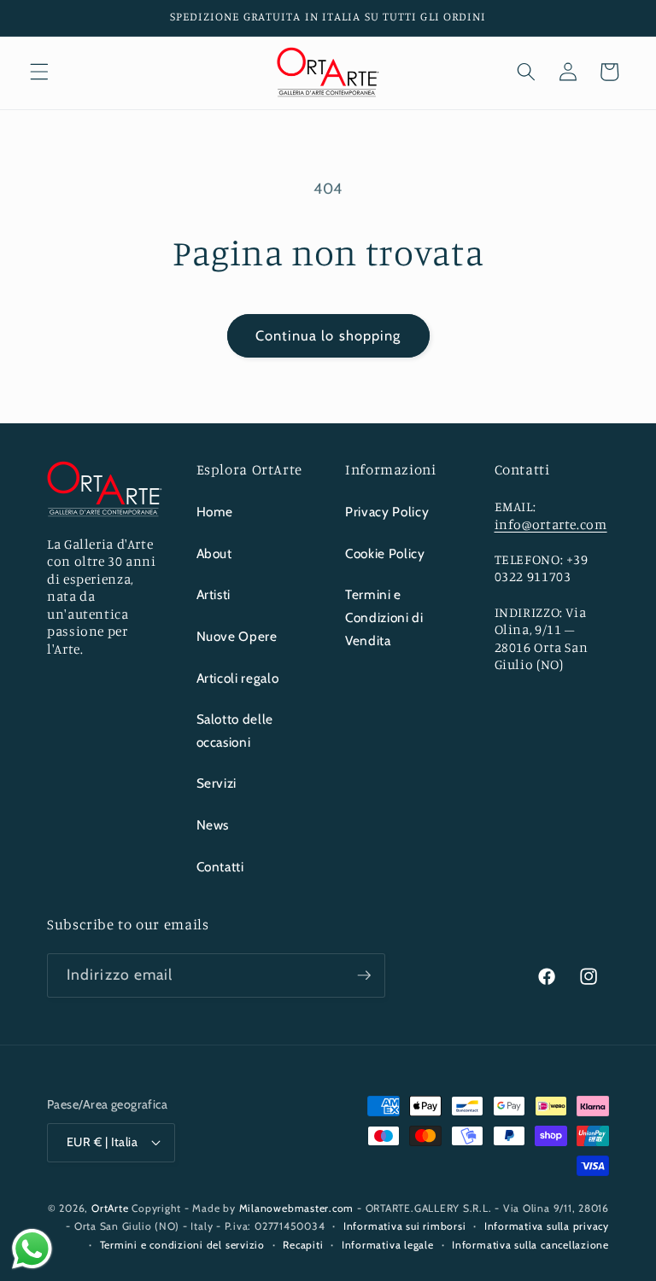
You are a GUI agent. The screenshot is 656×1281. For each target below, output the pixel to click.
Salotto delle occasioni (235, 730)
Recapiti (303, 1244)
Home (215, 512)
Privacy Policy (387, 512)
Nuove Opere (237, 636)
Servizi (216, 783)
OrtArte (109, 1208)
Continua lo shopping (328, 335)
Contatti (220, 867)
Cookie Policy (385, 553)
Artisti (213, 594)
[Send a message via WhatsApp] (32, 1249)
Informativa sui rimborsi (404, 1226)
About (214, 553)
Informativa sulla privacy (546, 1226)
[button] (39, 71)
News (213, 825)
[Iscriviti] (363, 975)
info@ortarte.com (551, 524)
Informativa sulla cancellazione (530, 1244)
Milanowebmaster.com (296, 1208)
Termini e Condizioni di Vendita (384, 617)
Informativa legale (388, 1244)
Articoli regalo (237, 678)
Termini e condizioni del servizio (182, 1244)
